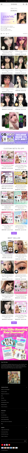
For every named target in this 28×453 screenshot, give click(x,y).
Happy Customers (4, 436)
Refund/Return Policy (5, 402)
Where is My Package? (5, 389)
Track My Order (4, 391)
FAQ (2, 395)
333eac (15, 8)
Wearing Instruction (4, 417)
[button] (14, 121)
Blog (2, 423)
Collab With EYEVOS (5, 429)
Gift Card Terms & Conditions (6, 421)
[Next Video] (23, 120)
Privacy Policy (3, 400)
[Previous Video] (4, 120)
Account (2, 398)
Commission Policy (4, 431)
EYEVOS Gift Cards (4, 434)
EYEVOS (14, 4)
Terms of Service (4, 406)
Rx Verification (4, 415)
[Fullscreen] (17, 114)
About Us (3, 412)
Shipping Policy (4, 404)
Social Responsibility (5, 419)
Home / (12, 8)
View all (14, 233)
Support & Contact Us (5, 393)
